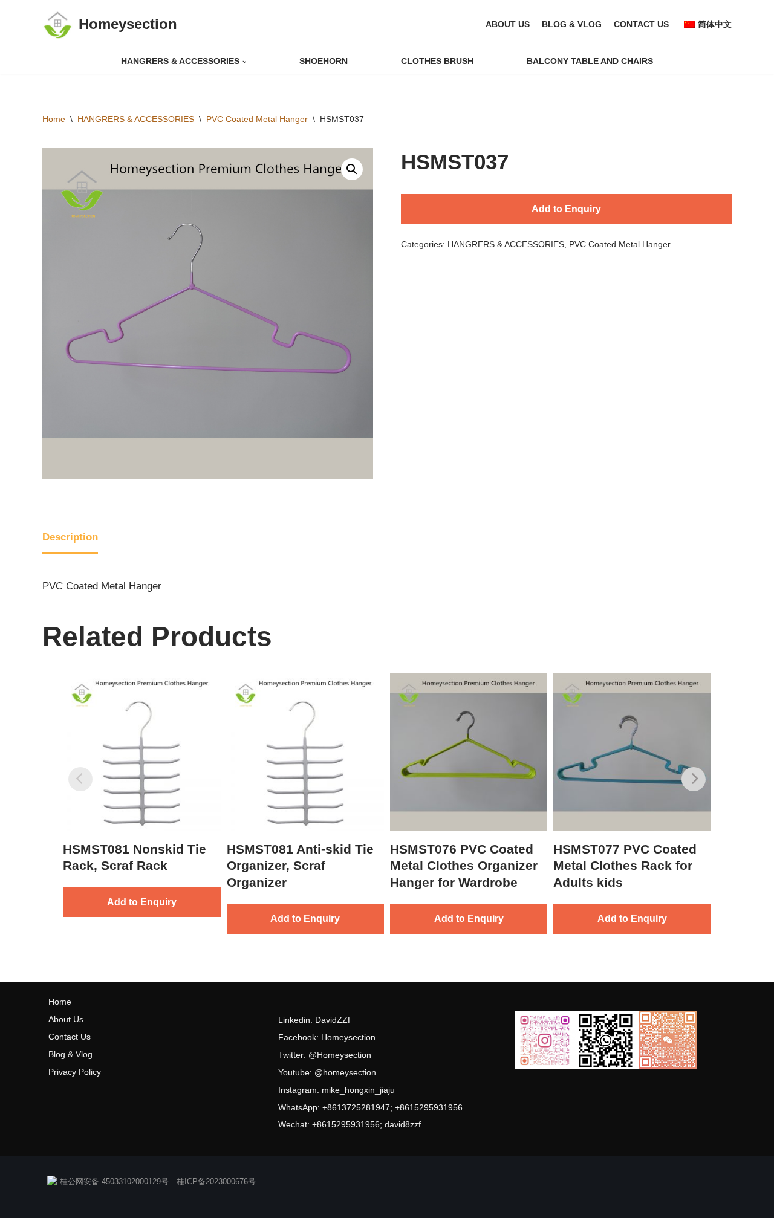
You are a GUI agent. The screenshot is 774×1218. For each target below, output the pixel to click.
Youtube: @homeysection (327, 1072)
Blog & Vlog (70, 1054)
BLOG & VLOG (572, 24)
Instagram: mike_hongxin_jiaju (336, 1090)
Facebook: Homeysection (327, 1037)
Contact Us (69, 1036)
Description (70, 537)
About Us (65, 1019)
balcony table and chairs (590, 61)
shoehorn (323, 61)
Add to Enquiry (566, 209)
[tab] (70, 539)
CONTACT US (641, 24)
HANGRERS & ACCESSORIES (135, 119)
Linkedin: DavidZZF (315, 1020)
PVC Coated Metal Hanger (257, 119)
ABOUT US (508, 24)
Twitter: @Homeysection (324, 1055)
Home (53, 119)
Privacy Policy (74, 1072)
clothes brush (437, 61)
